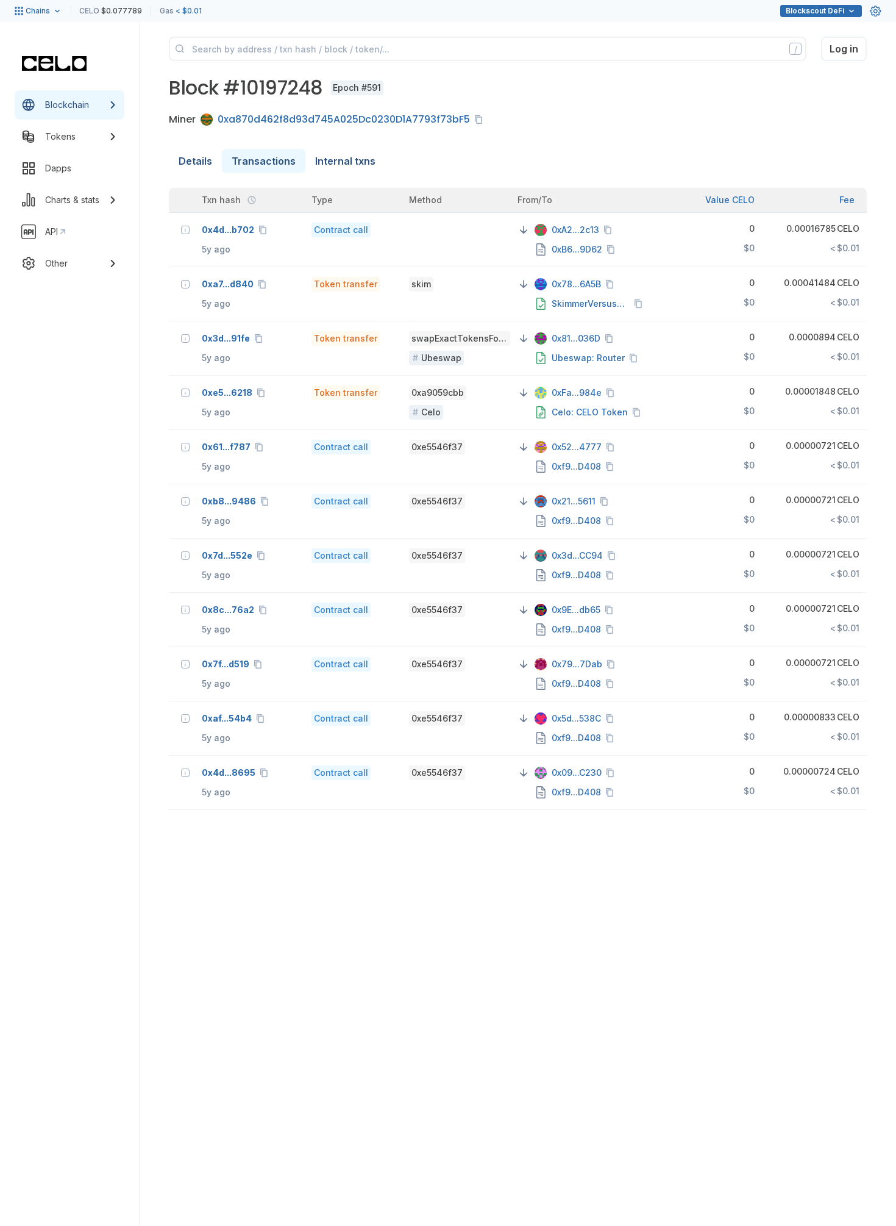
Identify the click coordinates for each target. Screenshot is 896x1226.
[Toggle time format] (252, 200)
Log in (844, 49)
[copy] (481, 119)
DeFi (815, 10)
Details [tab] (195, 161)
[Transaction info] (185, 230)
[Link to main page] (54, 63)
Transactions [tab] (264, 161)
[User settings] (875, 11)
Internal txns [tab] (345, 161)
